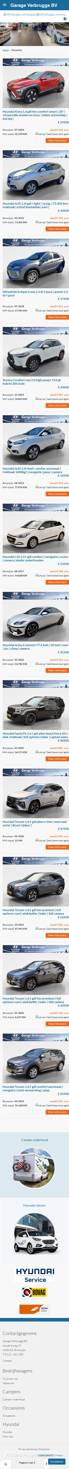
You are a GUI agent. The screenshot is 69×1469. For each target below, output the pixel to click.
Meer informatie (57, 140)
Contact (7, 1360)
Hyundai (7, 1432)
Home (6, 50)
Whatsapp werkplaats (21, 14)
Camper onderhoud (34, 1140)
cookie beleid (45, 1454)
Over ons (8, 1436)
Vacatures (8, 1383)
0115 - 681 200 (14, 1354)
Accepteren (56, 1461)
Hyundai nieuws (34, 1205)
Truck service (10, 1378)
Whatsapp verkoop (52, 14)
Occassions (9, 1415)
